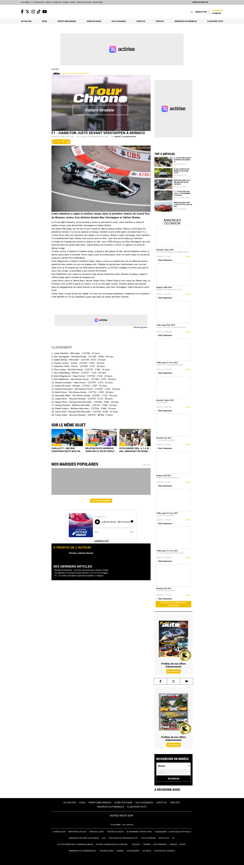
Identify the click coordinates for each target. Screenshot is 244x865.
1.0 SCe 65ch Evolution (165, 440)
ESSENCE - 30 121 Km (163, 595)
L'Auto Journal (148, 838)
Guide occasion (94, 21)
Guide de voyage (97, 2)
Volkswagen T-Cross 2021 (167, 551)
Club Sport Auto (215, 21)
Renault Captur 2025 (165, 250)
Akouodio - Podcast (69, 2)
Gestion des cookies (164, 851)
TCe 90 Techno (162, 402)
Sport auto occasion (84, 2)
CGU (104, 838)
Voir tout (147, 465)
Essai (44, 21)
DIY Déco (147, 851)
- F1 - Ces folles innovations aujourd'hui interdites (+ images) (78, 576)
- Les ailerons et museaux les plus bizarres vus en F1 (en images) (80, 573)
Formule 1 (56, 445)
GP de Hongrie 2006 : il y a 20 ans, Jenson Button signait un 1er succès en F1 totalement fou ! (134, 450)
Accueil (55, 69)
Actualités (26, 21)
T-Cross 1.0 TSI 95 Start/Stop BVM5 (169, 365)
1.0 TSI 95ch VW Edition (165, 515)
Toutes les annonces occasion (173, 604)
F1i (32, 2)
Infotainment (160, 844)
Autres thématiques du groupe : (112, 844)
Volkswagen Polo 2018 (165, 325)
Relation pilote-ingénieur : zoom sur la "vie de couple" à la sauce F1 (101, 450)
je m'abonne (173, 671)
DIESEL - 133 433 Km (163, 294)
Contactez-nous (115, 832)
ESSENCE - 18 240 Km (163, 407)
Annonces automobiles (185, 21)
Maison (173, 844)
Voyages (136, 844)
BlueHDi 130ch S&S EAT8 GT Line (168, 290)
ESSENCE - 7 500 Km (163, 520)
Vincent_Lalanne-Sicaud (125, 137)
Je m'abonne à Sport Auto (139, 832)
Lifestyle (140, 21)
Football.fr (57, 2)
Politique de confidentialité (123, 838)
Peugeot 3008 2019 (164, 287)
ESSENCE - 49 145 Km (163, 445)
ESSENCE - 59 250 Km (163, 557)
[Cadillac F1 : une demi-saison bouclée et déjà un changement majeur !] (67, 437)
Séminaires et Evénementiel (82, 851)
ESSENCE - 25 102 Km (163, 369)
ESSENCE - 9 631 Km (163, 482)
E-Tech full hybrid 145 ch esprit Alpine (172, 252)
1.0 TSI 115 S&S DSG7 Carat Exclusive (171, 327)
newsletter (201, 12)
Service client (96, 832)
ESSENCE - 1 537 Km (163, 256)
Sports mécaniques (67, 21)
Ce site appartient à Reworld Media (75, 844)
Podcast (160, 21)
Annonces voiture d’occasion (84, 838)
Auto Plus (164, 838)
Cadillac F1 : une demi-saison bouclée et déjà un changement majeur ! (65, 450)
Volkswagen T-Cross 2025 (167, 513)
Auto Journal (25, 2)
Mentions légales (77, 832)
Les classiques (119, 21)
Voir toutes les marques (101, 500)
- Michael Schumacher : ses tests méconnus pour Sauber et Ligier (80, 570)
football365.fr (39, 2)
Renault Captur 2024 (165, 400)
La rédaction (58, 832)
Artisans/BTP (133, 851)
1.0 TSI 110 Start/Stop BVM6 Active (169, 553)
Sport (183, 844)
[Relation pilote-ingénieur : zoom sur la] (101, 437)
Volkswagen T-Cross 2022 (167, 362)
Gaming (120, 851)
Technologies (106, 851)
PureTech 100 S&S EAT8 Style (167, 478)
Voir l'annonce (164, 260)
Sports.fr (49, 2)
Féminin (146, 844)
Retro (122, 445)
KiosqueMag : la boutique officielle (173, 832)
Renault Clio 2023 (163, 438)
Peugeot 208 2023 (163, 475)
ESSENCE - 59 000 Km (163, 332)
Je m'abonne (217, 11)
